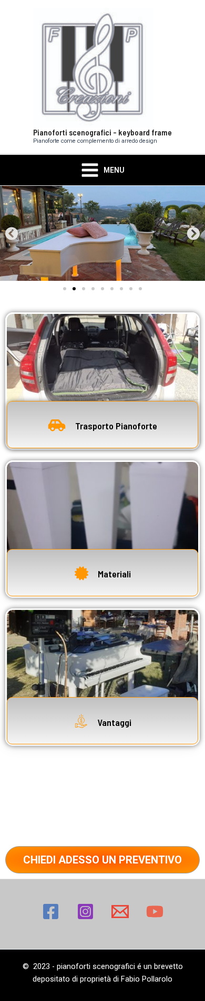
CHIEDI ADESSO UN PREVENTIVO (102, 860)
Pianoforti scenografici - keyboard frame (102, 132)
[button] (11, 233)
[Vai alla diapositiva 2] (74, 288)
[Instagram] (85, 911)
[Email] (120, 911)
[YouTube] (154, 911)
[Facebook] (50, 911)
